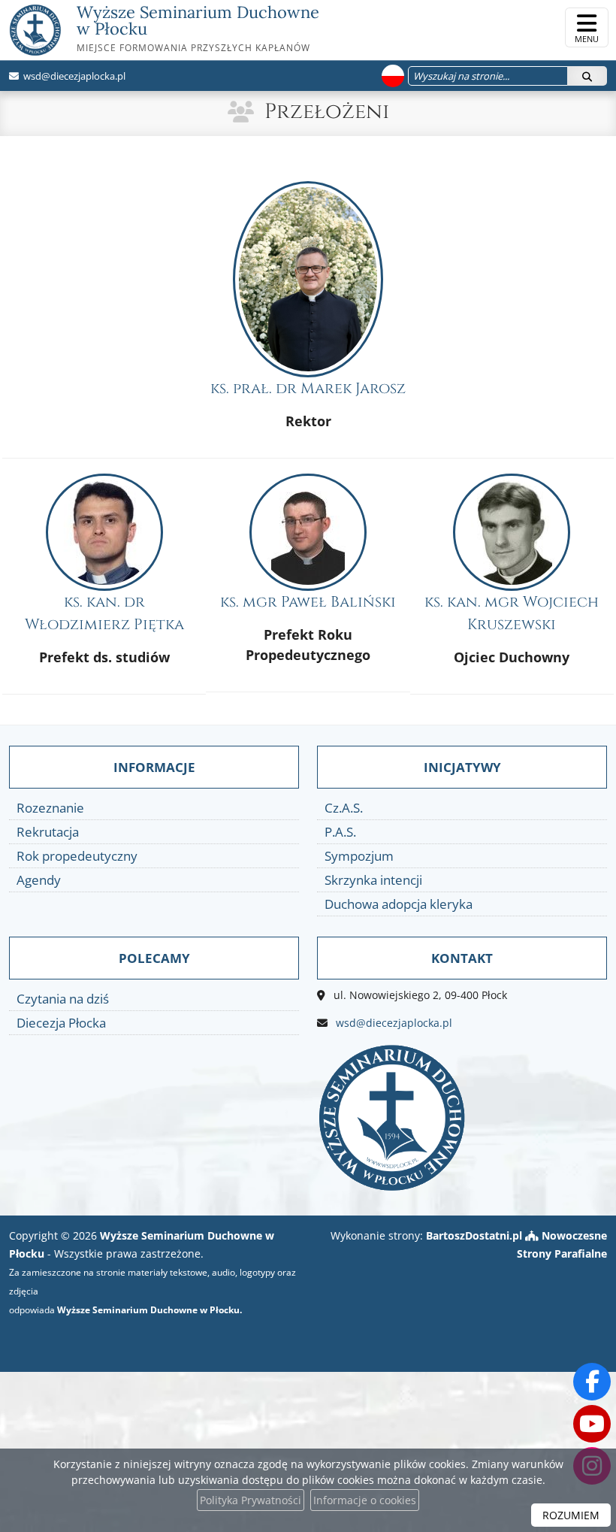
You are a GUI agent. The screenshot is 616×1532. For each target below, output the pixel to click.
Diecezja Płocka (61, 1022)
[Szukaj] (587, 76)
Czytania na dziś (63, 998)
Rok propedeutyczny (77, 855)
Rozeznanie (50, 807)
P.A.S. (340, 831)
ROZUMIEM (570, 1515)
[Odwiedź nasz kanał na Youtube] (592, 1424)
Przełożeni (326, 112)
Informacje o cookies (364, 1500)
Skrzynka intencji (373, 880)
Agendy (39, 880)
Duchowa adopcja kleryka (399, 904)
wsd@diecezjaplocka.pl (73, 76)
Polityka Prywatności (250, 1500)
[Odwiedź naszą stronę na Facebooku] (592, 1381)
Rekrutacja (48, 831)
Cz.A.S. (344, 807)
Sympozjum (359, 855)
